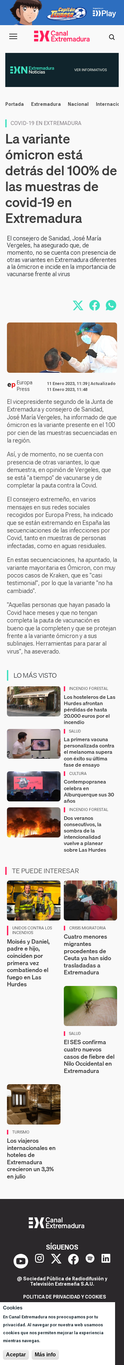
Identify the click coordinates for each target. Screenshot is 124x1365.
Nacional (78, 104)
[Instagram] (39, 1261)
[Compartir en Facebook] (95, 305)
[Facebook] (73, 1261)
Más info (45, 1354)
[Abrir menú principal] (13, 36)
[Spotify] (90, 1261)
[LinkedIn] (106, 1261)
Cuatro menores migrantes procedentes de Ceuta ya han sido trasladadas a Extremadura (87, 954)
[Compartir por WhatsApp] (111, 305)
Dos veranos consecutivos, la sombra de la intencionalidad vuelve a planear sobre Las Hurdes (85, 834)
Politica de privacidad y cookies (64, 1297)
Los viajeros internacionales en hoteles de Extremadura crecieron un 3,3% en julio (31, 1158)
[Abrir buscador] (112, 36)
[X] (56, 1261)
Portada (14, 104)
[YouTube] (21, 1261)
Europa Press (24, 385)
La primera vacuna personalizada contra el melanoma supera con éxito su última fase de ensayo (89, 752)
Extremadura (46, 104)
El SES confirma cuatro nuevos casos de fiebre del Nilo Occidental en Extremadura (89, 1056)
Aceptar (16, 1354)
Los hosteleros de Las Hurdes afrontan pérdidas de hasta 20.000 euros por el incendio (89, 710)
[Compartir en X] (78, 305)
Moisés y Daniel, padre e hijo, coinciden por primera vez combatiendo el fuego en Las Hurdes (28, 963)
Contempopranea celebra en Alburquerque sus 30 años (89, 791)
